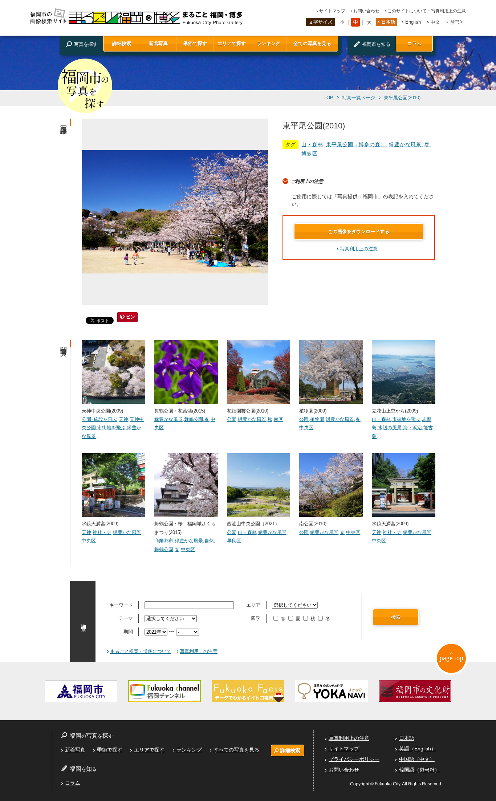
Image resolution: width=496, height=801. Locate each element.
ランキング (268, 43)
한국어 (457, 22)
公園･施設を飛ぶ (99, 419)
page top (451, 658)
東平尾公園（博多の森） (356, 144)
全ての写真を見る (312, 43)
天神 (123, 419)
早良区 (234, 540)
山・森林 (312, 144)
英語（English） (417, 749)
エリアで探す (231, 43)
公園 (231, 419)
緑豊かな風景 (405, 144)
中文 (435, 22)
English (413, 22)
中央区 (306, 427)
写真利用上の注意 (359, 248)
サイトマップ (332, 10)
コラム (414, 43)
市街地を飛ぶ (111, 427)
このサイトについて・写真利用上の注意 (426, 10)
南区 (278, 419)
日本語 (388, 22)
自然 (209, 540)
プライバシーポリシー (354, 759)
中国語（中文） (417, 759)
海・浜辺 (412, 427)
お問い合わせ (366, 10)
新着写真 (158, 43)
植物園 (317, 419)
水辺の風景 (390, 427)
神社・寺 (102, 532)
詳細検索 (121, 43)
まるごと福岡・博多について (140, 651)
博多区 (309, 153)
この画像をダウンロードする (358, 231)
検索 (396, 617)
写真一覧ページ (358, 97)
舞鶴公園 (193, 419)
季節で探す (195, 43)
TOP (328, 97)
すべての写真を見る (236, 750)
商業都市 (163, 540)
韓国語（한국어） (419, 770)
